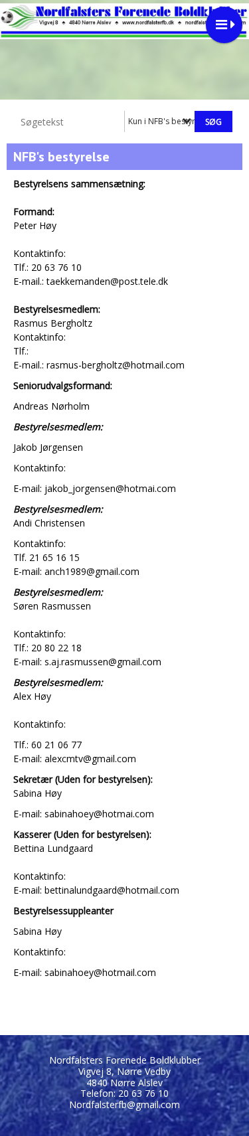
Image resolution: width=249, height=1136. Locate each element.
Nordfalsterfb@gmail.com (124, 1104)
